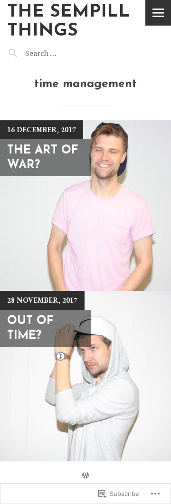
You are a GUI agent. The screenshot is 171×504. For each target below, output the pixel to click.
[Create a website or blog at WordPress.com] (85, 475)
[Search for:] (65, 53)
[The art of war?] (85, 205)
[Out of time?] (85, 376)
